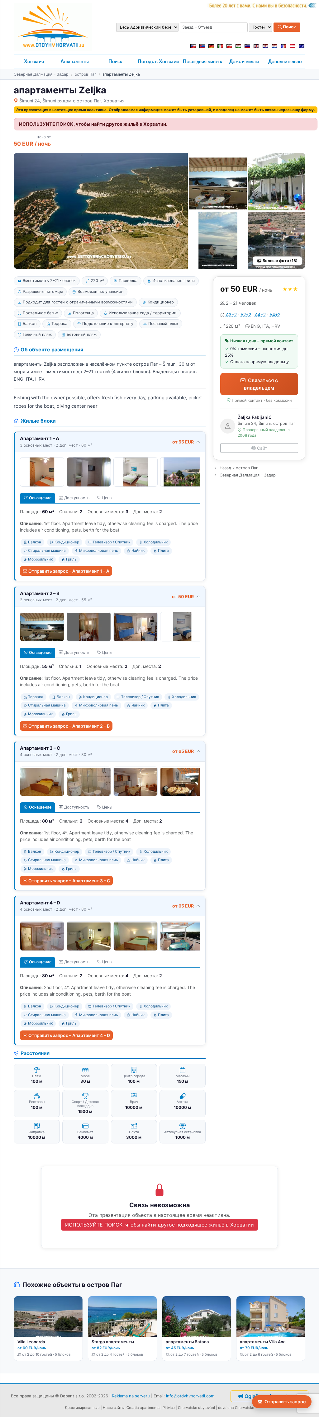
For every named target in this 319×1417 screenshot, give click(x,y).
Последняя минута (202, 61)
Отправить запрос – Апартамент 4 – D (69, 1035)
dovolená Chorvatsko (236, 1407)
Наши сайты (114, 1407)
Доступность (76, 497)
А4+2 (260, 314)
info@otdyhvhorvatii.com (190, 1395)
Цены (107, 497)
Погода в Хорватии (158, 61)
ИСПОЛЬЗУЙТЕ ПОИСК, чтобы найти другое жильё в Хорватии (92, 124)
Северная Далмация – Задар (41, 74)
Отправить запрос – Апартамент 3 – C (69, 880)
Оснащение (40, 497)
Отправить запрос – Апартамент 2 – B (69, 726)
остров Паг (85, 74)
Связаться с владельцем (261, 384)
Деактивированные (82, 1407)
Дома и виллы (244, 61)
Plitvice (169, 1407)
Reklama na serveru (131, 1395)
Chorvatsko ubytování (196, 1407)
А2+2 (245, 314)
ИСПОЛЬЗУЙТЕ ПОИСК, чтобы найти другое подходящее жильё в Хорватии (159, 1225)
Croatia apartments (143, 1407)
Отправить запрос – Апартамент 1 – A (68, 571)
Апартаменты (74, 61)
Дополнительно (285, 61)
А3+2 (231, 314)
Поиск (289, 27)
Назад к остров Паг (239, 468)
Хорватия (34, 61)
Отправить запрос (285, 1401)
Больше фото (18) (280, 260)
